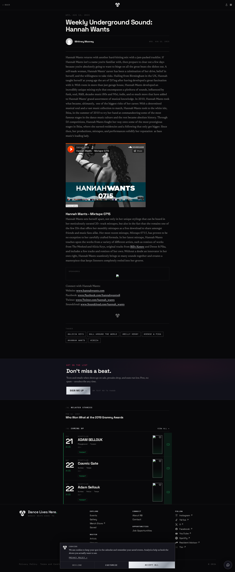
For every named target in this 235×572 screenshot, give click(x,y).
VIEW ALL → (163, 428)
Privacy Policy (28, 564)
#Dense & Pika (152, 334)
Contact (137, 519)
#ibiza (94, 340)
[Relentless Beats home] (117, 5)
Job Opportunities (142, 530)
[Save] (160, 437)
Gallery (93, 519)
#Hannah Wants (76, 340)
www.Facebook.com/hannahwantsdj (99, 295)
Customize (111, 564)
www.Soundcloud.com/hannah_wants (103, 304)
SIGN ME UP (78, 390)
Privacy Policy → (78, 557)
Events (93, 515)
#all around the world (103, 334)
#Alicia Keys (76, 334)
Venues (94, 542)
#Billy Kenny (131, 334)
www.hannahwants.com (90, 291)
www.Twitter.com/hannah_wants (95, 300)
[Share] (226, 4)
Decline (77, 564)
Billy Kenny (137, 247)
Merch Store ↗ (97, 523)
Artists (93, 538)
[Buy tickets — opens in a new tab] (168, 444)
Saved (93, 527)
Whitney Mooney (84, 41)
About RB (137, 515)
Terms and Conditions (53, 564)
